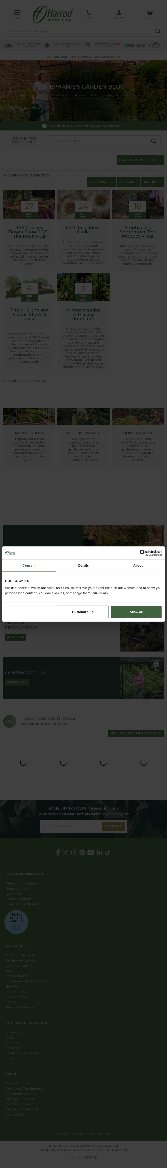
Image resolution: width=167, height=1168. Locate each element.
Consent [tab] (28, 565)
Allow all (136, 612)
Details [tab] (83, 565)
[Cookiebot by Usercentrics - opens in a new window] (143, 553)
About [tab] (138, 565)
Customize (80, 612)
